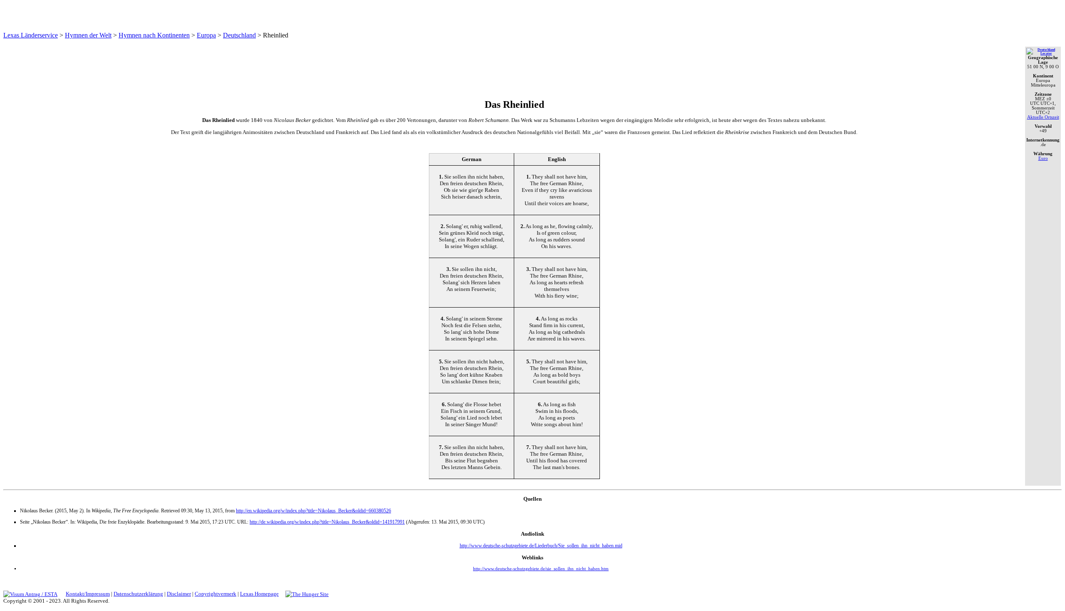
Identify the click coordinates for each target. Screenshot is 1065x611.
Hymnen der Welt (88, 35)
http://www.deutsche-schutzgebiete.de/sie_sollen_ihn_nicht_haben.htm (541, 568)
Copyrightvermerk (215, 594)
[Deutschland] (1043, 53)
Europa (206, 35)
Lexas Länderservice (30, 35)
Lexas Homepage (259, 594)
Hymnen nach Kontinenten (154, 35)
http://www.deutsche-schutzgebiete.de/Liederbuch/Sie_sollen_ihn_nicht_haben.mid (541, 546)
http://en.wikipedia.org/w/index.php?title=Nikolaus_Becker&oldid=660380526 (313, 511)
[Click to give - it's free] (307, 594)
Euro (1043, 158)
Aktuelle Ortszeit (1043, 117)
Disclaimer (179, 594)
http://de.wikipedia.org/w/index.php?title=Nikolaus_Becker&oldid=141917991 (327, 522)
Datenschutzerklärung (138, 594)
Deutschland (239, 35)
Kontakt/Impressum (88, 594)
